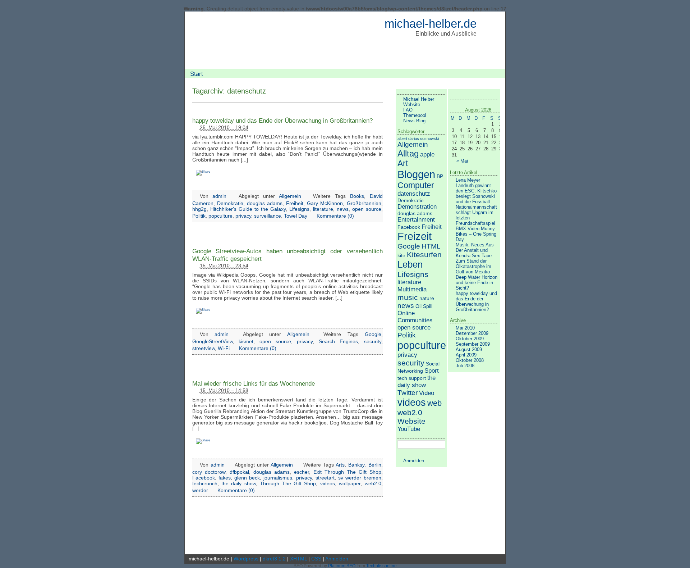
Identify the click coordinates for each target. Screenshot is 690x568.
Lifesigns (299, 209)
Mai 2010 (465, 328)
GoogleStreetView (212, 341)
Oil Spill (423, 306)
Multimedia (412, 289)
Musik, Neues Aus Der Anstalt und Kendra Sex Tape (475, 250)
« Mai (462, 161)
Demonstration (417, 206)
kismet (246, 341)
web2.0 (373, 483)
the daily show (238, 483)
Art (402, 163)
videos (327, 483)
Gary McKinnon (325, 203)
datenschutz (413, 193)
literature (323, 209)
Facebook (203, 478)
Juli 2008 (465, 365)
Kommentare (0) (335, 216)
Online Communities (415, 317)
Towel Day (295, 216)
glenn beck (247, 478)
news (343, 209)
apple (427, 154)
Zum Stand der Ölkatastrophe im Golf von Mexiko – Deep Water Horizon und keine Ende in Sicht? (476, 274)
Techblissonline (381, 566)
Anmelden (413, 460)
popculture (220, 216)
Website (411, 421)
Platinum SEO (341, 566)
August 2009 (469, 349)
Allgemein (290, 196)
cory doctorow (208, 472)
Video (426, 393)
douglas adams (264, 203)
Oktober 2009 (470, 338)
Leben (410, 264)
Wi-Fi (224, 348)
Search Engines (338, 341)
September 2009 (473, 344)
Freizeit (414, 236)
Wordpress (246, 559)
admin (219, 196)
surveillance (267, 216)
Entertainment (416, 219)
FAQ (408, 110)
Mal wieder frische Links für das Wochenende (253, 383)
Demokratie (230, 203)
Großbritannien (364, 203)
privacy (243, 216)
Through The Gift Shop (288, 483)
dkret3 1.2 (274, 559)
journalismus (277, 478)
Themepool (414, 115)
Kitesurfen (424, 254)
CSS (316, 559)
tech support (411, 378)
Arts (340, 465)
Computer (415, 185)
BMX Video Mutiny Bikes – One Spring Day (476, 234)
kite (401, 255)
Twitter (407, 392)
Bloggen (416, 174)
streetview (203, 348)
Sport (431, 370)
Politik (199, 216)
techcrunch (204, 483)
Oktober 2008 (470, 360)
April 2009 (466, 355)
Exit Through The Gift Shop (347, 472)
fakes (224, 478)
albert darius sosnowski (418, 138)
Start (196, 73)
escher (301, 472)
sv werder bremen (359, 478)
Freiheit (294, 203)
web (434, 403)
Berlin (374, 465)
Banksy (356, 465)
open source (366, 209)
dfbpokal (239, 472)
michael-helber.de (431, 23)
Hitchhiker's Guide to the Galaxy (248, 209)
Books (357, 196)
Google (373, 334)
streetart (325, 478)
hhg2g (199, 209)
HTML (431, 246)
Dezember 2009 (472, 333)
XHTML (298, 559)
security (372, 341)
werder (200, 490)
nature (426, 298)
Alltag (408, 153)
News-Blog (414, 120)
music (407, 297)
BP (440, 176)
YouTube (408, 429)
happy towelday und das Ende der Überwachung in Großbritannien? (282, 120)
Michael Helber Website (418, 101)
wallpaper (349, 483)
